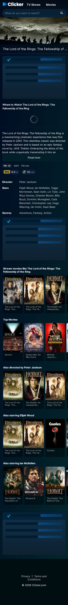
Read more (34, 157)
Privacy (25, 576)
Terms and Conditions (37, 578)
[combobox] (34, 13)
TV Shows (33, 4)
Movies (51, 4)
